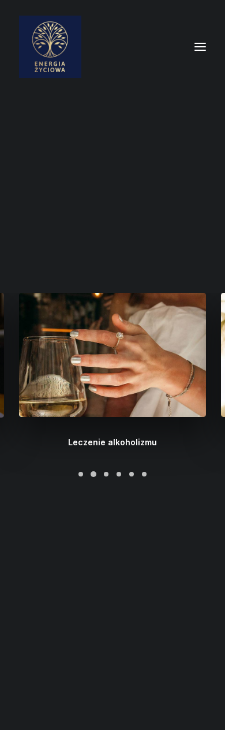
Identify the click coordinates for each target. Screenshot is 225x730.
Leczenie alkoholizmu (112, 442)
